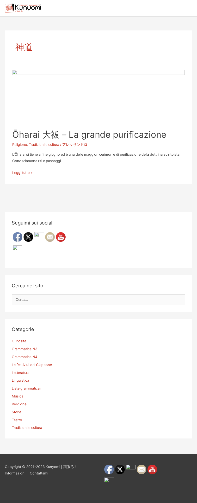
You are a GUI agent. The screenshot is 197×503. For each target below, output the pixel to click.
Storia (16, 412)
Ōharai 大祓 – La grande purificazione (89, 134)
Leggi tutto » (22, 173)
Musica (17, 396)
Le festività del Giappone (32, 365)
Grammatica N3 (24, 349)
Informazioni (15, 473)
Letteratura (20, 373)
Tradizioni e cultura (44, 144)
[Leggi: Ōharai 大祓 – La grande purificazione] (98, 97)
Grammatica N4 (24, 357)
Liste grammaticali (26, 388)
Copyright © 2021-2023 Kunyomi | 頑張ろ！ (41, 467)
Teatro (17, 420)
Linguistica (20, 380)
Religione (19, 144)
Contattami (39, 473)
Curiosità (19, 341)
